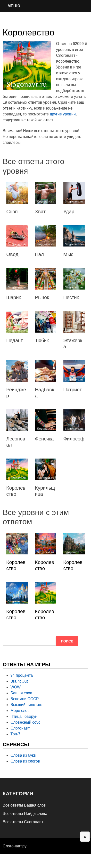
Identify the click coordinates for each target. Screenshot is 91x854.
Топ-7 (15, 734)
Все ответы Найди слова (25, 813)
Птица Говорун (23, 716)
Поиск (67, 641)
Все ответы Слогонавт (23, 822)
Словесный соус (25, 722)
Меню (14, 6)
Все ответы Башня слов (24, 805)
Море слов (20, 710)
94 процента (21, 675)
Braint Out (19, 681)
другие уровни (63, 114)
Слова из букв (23, 755)
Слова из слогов (25, 761)
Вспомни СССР (24, 699)
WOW (15, 687)
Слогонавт (20, 728)
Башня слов (21, 693)
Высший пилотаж (26, 705)
